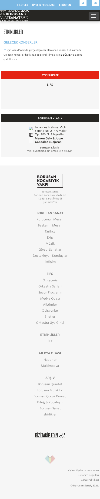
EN (95, 2)
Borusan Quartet (50, 384)
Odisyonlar (50, 310)
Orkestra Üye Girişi (50, 322)
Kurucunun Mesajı (50, 219)
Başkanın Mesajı (50, 225)
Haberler (50, 359)
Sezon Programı (50, 292)
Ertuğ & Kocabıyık (50, 402)
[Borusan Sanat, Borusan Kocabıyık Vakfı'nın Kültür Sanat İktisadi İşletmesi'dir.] (50, 180)
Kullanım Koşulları (88, 475)
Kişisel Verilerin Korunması (83, 470)
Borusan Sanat (50, 408)
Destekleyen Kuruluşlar (50, 255)
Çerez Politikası (90, 479)
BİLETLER (22, 4)
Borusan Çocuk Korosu (50, 396)
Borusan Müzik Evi (50, 390)
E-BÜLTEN (65, 4)
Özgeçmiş (50, 280)
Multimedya (50, 366)
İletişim (50, 261)
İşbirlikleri (50, 414)
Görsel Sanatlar (50, 249)
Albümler (50, 304)
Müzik (50, 243)
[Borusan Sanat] (14, 15)
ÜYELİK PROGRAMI (43, 4)
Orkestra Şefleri (50, 286)
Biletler (50, 316)
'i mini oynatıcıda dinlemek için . (50, 149)
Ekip (50, 237)
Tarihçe (50, 231)
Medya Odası (50, 298)
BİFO (50, 84)
